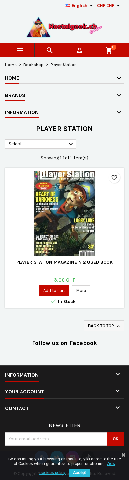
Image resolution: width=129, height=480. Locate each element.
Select (42, 144)
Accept (79, 472)
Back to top (104, 326)
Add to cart (54, 290)
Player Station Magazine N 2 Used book (64, 262)
